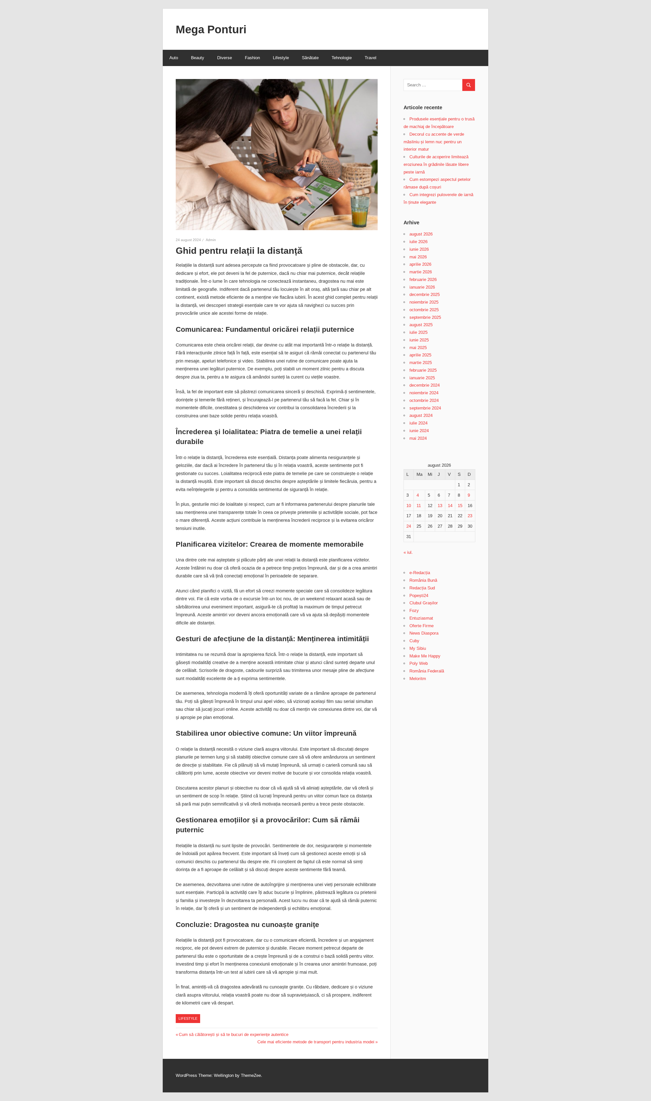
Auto (173, 57)
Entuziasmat (421, 618)
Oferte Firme (421, 625)
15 (460, 505)
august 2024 (421, 415)
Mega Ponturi (211, 29)
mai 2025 (418, 347)
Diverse (224, 57)
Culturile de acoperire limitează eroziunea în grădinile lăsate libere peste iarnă (436, 164)
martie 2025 (420, 362)
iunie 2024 (419, 430)
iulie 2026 (418, 241)
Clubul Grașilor (423, 603)
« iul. (408, 552)
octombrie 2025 (424, 309)
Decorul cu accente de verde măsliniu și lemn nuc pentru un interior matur (434, 142)
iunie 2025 (419, 340)
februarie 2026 (423, 279)
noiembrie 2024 (423, 392)
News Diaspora (423, 633)
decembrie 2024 (424, 385)
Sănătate (310, 57)
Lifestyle (281, 57)
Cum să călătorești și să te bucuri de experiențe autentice (233, 1034)
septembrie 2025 (425, 317)
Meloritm (417, 678)
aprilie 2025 (420, 355)
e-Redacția (419, 572)
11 (419, 505)
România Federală (426, 671)
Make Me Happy (424, 656)
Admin (211, 240)
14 (450, 505)
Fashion (252, 57)
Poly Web (418, 663)
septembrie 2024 (425, 408)
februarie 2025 (423, 370)
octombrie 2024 (424, 400)
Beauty (197, 57)
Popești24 (418, 595)
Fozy (414, 610)
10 (408, 505)
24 (408, 526)
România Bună (423, 580)
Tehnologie (342, 57)
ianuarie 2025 (422, 377)
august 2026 (421, 234)
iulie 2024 (418, 423)
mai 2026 (418, 257)
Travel (370, 57)
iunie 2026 (419, 249)
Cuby (414, 640)
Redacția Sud (422, 588)
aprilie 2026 (420, 264)
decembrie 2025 (424, 294)
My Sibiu (417, 648)
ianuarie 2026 (422, 287)
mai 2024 (418, 438)
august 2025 (421, 324)
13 (440, 505)
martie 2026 (420, 272)
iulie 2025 (418, 332)
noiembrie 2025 (423, 302)
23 (470, 515)
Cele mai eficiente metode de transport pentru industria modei (315, 1042)
